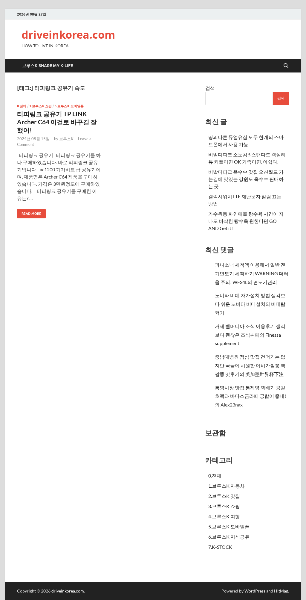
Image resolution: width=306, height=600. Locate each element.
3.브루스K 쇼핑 (40, 106)
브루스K (66, 138)
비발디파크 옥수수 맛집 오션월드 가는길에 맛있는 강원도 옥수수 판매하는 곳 (246, 179)
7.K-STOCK (220, 547)
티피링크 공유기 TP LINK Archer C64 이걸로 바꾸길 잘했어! (57, 122)
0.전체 (21, 106)
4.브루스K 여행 (224, 516)
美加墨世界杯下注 (264, 374)
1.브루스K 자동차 (226, 486)
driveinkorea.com (68, 34)
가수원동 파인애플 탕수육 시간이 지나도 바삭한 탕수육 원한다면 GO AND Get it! (246, 221)
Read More (29, 212)
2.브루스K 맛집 (224, 496)
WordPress (254, 590)
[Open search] (285, 66)
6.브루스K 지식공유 (229, 536)
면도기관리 (265, 282)
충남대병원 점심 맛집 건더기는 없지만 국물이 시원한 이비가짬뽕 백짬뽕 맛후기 (250, 365)
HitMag (281, 590)
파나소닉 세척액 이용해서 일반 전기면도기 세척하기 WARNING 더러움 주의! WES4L (251, 273)
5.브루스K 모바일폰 (69, 106)
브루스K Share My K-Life (47, 65)
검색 (210, 88)
